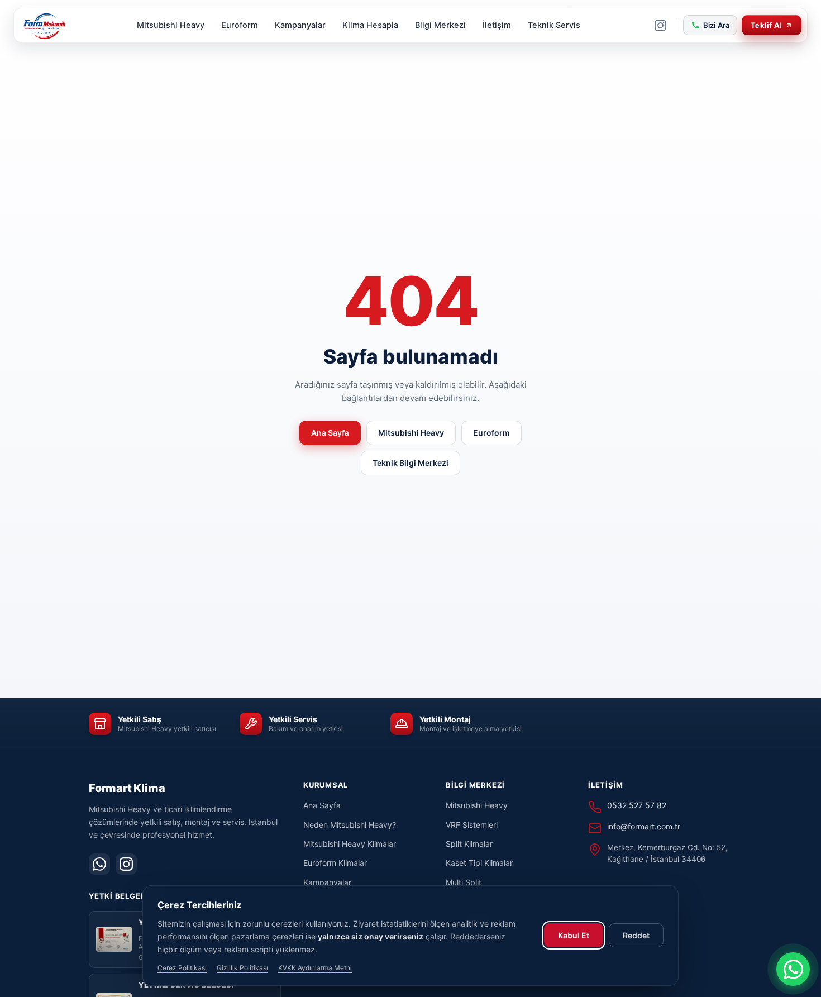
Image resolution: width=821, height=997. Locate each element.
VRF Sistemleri (472, 824)
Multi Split (463, 882)
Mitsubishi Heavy (170, 25)
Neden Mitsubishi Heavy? (349, 824)
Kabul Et (573, 935)
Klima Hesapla (370, 25)
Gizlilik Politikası (242, 967)
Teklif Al (766, 25)
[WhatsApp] (99, 864)
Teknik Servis (554, 25)
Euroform (239, 25)
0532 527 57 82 (636, 805)
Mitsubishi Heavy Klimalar (349, 843)
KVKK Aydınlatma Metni (315, 967)
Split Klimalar (469, 843)
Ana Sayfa (330, 432)
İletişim (497, 25)
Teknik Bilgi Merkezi (410, 463)
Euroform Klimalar (335, 862)
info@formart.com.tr (643, 826)
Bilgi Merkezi (440, 25)
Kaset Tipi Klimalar (479, 862)
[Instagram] (660, 25)
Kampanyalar (300, 25)
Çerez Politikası (182, 967)
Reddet (636, 935)
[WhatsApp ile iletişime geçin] (793, 969)
